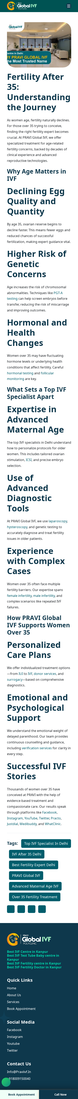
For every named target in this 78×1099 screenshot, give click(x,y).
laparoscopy (58, 521)
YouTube (30, 818)
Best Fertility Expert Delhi (33, 864)
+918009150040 (18, 1078)
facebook (14, 1030)
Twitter (44, 818)
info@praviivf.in (19, 1072)
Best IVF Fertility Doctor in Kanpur (34, 967)
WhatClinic (53, 824)
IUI (21, 673)
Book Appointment (21, 1094)
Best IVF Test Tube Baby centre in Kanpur (33, 957)
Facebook (49, 812)
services (13, 1002)
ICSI (29, 460)
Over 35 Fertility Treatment (34, 896)
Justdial (12, 824)
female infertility (19, 595)
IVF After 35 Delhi (26, 854)
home (11, 988)
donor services (45, 673)
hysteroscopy (17, 527)
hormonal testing (20, 373)
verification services (37, 748)
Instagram (15, 818)
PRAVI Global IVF (26, 875)
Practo (56, 818)
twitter (12, 1050)
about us (14, 995)
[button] (68, 5)
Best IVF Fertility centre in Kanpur (34, 963)
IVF (30, 673)
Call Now (60, 1094)
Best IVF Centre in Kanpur (27, 951)
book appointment (21, 1008)
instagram (15, 1036)
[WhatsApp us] (6, 1082)
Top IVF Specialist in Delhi (46, 843)
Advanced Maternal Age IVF (35, 886)
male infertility (44, 595)
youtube (13, 1043)
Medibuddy (28, 824)
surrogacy (14, 679)
